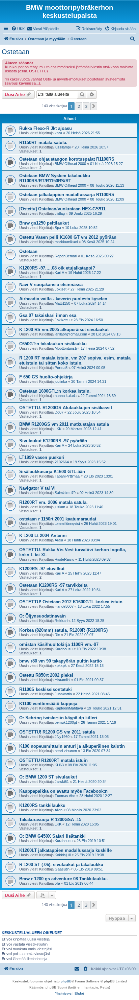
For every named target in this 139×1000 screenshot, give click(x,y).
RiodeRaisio (64, 559)
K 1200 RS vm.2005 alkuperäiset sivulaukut (64, 329)
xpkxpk (61, 666)
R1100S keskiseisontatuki (45, 689)
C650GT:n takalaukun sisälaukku (53, 343)
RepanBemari (66, 256)
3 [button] (86, 106)
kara (58, 133)
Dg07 (59, 412)
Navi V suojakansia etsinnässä (51, 284)
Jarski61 (62, 782)
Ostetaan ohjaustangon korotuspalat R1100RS (66, 159)
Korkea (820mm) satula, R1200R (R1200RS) (63, 630)
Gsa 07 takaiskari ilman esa (47, 315)
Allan (58, 810)
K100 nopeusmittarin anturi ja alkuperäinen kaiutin (72, 746)
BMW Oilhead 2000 (70, 164)
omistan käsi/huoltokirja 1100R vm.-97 (59, 644)
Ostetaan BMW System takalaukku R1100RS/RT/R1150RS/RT (54, 178)
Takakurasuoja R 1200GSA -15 (50, 819)
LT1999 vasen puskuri (41, 457)
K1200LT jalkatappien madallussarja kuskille (65, 850)
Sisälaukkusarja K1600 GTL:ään (52, 471)
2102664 (62, 462)
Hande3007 (64, 606)
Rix (57, 635)
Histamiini (62, 680)
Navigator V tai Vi (37, 488)
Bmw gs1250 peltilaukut (44, 223)
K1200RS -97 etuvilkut (41, 568)
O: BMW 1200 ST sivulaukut (48, 777)
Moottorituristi (66, 348)
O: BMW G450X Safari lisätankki (52, 836)
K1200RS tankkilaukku (42, 805)
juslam (60, 507)
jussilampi (63, 147)
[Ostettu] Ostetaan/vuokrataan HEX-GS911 (62, 208)
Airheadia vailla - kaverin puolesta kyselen (63, 298)
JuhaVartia (63, 694)
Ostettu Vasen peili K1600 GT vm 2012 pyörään (67, 237)
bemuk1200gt (66, 722)
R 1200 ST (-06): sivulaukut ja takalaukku (61, 864)
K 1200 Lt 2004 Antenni (43, 535)
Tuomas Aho (65, 796)
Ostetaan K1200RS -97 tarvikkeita (53, 585)
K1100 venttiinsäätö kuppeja (48, 703)
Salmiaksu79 (65, 493)
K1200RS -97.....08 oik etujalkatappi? (57, 268)
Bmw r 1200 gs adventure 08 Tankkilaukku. (63, 878)
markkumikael (66, 242)
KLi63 (59, 765)
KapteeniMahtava (69, 708)
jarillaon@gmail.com (71, 334)
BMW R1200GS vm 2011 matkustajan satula (64, 424)
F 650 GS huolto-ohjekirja (46, 376)
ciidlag (60, 213)
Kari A (59, 273)
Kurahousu (64, 649)
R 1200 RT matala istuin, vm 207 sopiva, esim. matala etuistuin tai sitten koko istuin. (75, 360)
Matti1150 (62, 303)
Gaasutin (62, 869)
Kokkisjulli (63, 855)
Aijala (59, 540)
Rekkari (61, 621)
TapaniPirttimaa (67, 476)
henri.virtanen (66, 751)
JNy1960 (62, 737)
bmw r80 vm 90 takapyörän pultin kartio (60, 661)
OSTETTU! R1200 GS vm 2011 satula (57, 732)
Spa (58, 228)
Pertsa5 (61, 368)
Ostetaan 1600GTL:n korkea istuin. (55, 391)
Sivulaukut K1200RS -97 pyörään (53, 440)
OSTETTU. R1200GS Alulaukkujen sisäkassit (65, 407)
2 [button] (79, 106)
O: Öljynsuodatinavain (42, 616)
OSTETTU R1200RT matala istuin (53, 760)
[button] (93, 106)
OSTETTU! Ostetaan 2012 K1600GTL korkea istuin (70, 601)
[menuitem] (18, 29)
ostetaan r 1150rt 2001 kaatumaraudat (57, 518)
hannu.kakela (66, 396)
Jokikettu (62, 320)
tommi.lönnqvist (67, 523)
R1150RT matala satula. (43, 142)
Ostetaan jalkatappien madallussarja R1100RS (66, 194)
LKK (58, 429)
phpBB (66, 981)
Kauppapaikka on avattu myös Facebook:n (63, 791)
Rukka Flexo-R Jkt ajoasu (45, 128)
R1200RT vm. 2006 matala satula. (53, 502)
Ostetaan (15, 51)
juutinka (61, 381)
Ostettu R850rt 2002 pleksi (46, 675)
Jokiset (60, 289)
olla (57, 883)
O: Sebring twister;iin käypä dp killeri (58, 717)
